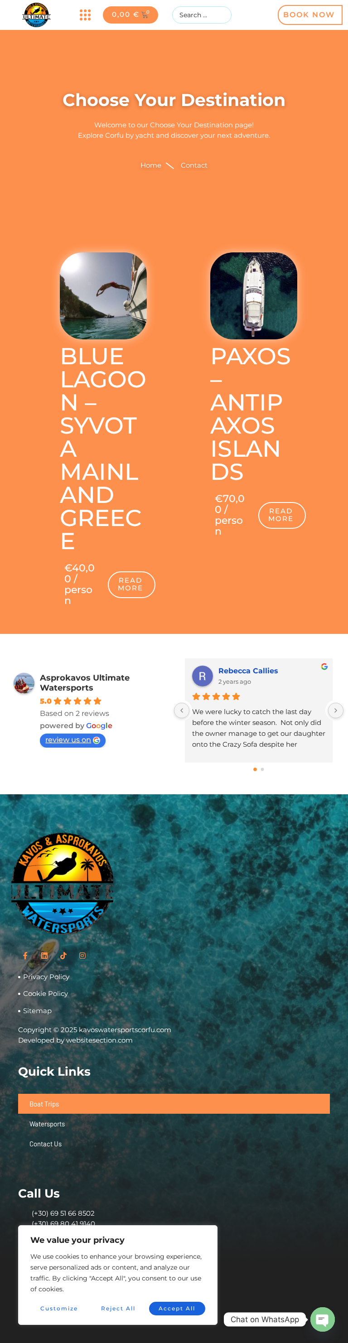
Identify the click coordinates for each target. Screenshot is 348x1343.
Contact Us (45, 1144)
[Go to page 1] (262, 769)
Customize (59, 1308)
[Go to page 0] (255, 769)
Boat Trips (44, 1104)
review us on (68, 739)
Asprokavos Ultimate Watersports (85, 683)
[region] (118, 1275)
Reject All (118, 1308)
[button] (85, 15)
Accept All (177, 1308)
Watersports (47, 1124)
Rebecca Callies (248, 671)
